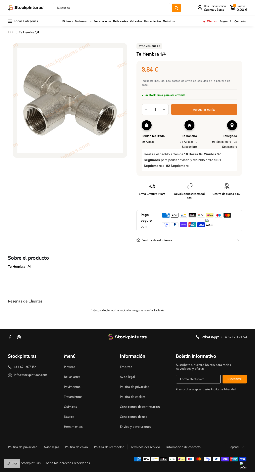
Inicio (11, 32)
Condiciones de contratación (140, 407)
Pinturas (69, 367)
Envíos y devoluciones (135, 427)
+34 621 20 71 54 (234, 337)
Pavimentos (72, 387)
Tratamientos (73, 397)
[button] (238, 7)
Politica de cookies (133, 397)
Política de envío (76, 447)
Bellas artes (72, 377)
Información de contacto (183, 447)
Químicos (70, 407)
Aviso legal (127, 377)
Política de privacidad (135, 387)
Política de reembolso (109, 447)
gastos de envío (182, 81)
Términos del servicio (145, 447)
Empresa (126, 367)
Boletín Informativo (196, 356)
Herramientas (73, 427)
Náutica (69, 417)
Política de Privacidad (223, 389)
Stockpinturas (149, 46)
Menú (70, 356)
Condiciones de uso (133, 417)
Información (132, 356)
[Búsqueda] (176, 8)
